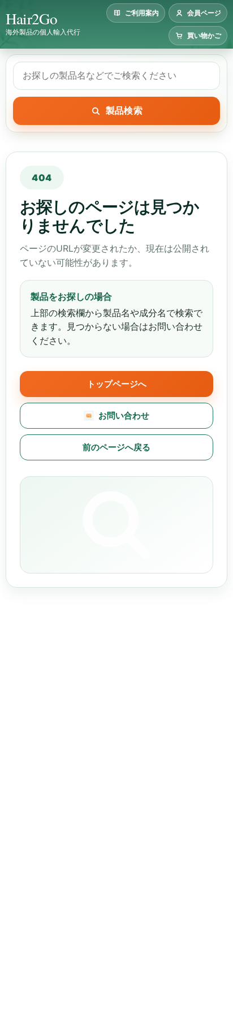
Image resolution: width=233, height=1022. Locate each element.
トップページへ (116, 383)
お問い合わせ (123, 415)
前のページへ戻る (116, 447)
